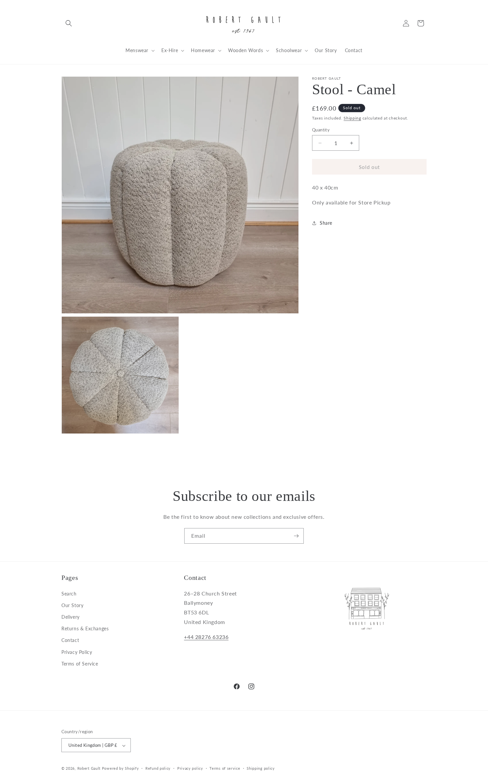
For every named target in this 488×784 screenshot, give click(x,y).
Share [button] (326, 223)
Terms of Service (79, 663)
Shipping (352, 118)
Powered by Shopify (120, 768)
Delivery (70, 616)
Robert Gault (89, 768)
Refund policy (158, 768)
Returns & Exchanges (85, 628)
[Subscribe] (296, 536)
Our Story (72, 605)
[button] (68, 23)
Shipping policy (261, 768)
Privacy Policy (76, 652)
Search (69, 593)
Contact (70, 640)
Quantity (321, 129)
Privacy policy (190, 768)
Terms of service (224, 768)
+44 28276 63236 (206, 636)
